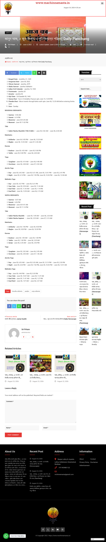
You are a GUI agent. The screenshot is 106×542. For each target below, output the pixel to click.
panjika (27, 291)
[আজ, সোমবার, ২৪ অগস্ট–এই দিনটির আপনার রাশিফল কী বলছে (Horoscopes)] (84, 215)
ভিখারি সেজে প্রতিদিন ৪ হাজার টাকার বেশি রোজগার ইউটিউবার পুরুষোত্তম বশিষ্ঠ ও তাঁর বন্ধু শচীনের (40, 488)
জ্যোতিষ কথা (9, 58)
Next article (71, 317)
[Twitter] (14, 306)
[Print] (44, 73)
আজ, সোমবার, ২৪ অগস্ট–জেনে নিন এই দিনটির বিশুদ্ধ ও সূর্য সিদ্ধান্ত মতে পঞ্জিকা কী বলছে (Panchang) (96, 228)
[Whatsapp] (34, 73)
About (82, 459)
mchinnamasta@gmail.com (64, 474)
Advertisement (85, 465)
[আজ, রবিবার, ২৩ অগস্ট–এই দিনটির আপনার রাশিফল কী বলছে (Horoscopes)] (96, 276)
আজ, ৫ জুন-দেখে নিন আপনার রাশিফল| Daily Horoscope (59, 319)
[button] (102, 3)
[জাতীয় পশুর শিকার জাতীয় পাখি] (96, 302)
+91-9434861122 (64, 468)
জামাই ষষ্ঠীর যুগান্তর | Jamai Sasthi (15, 319)
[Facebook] (9, 306)
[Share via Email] (39, 73)
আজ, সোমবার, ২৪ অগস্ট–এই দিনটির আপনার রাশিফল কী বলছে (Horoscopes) (39, 464)
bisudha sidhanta (17, 291)
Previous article (11, 317)
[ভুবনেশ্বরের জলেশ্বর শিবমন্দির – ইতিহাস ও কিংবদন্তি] (96, 331)
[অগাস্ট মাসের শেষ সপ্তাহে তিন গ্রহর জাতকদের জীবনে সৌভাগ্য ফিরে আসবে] (84, 276)
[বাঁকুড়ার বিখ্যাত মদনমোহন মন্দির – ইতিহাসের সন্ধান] (84, 331)
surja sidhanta (36, 291)
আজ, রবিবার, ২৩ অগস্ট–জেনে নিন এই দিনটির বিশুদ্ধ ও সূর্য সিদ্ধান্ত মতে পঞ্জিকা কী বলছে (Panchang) (84, 315)
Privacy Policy (84, 462)
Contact (93, 459)
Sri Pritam (26, 329)
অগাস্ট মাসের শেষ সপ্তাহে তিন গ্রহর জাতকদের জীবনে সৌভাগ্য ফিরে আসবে (83, 287)
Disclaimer (94, 462)
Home (9, 62)
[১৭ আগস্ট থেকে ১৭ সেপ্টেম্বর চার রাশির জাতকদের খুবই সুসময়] (96, 244)
